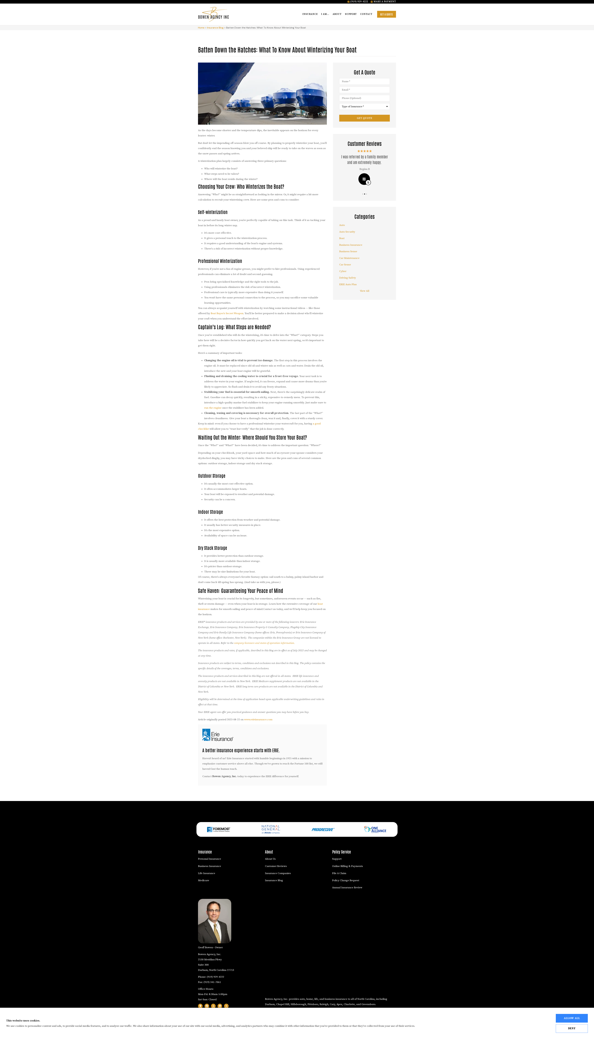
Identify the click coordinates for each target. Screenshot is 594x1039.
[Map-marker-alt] (200, 1006)
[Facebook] (206, 1006)
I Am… (325, 14)
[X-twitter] (226, 1006)
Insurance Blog (215, 27)
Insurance (310, 14)
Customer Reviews (276, 866)
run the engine (213, 408)
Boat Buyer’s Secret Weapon (227, 313)
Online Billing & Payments (347, 866)
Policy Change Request (345, 880)
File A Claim (339, 873)
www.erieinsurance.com (258, 719)
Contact (366, 14)
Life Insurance (206, 873)
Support (351, 14)
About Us (270, 859)
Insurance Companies (278, 873)
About (337, 14)
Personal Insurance (209, 859)
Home (201, 27)
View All (364, 291)
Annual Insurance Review (347, 887)
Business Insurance (209, 866)
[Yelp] (213, 1006)
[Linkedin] (219, 1006)
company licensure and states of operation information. (264, 643)
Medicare (203, 880)
